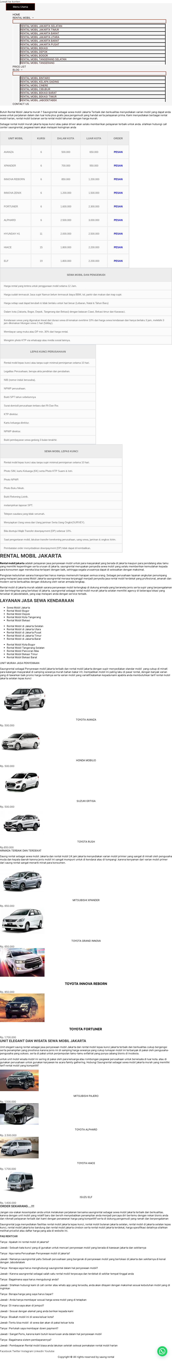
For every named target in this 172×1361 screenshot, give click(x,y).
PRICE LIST (19, 66)
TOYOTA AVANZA (86, 719)
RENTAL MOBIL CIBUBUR (35, 89)
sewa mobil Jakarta (37, 856)
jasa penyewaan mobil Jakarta (58, 1047)
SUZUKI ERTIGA (86, 801)
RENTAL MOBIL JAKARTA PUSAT (39, 44)
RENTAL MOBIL (22, 17)
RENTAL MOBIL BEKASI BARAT (38, 92)
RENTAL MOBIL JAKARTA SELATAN (41, 26)
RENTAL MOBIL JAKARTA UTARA (39, 37)
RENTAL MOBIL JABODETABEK (38, 100)
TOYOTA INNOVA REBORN (86, 984)
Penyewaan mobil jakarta (40, 668)
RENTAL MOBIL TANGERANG (37, 63)
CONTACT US (21, 104)
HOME (16, 14)
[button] (7, 766)
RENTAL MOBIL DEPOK (34, 51)
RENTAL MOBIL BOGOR (34, 55)
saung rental (106, 1356)
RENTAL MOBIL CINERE (34, 85)
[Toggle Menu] (89, 21)
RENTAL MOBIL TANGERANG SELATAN (43, 59)
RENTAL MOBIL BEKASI (34, 48)
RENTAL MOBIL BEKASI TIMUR (38, 96)
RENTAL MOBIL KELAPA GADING (39, 81)
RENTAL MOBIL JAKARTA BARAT (39, 33)
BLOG (16, 69)
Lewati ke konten (10, 1)
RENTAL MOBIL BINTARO (35, 78)
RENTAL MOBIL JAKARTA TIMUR (39, 29)
